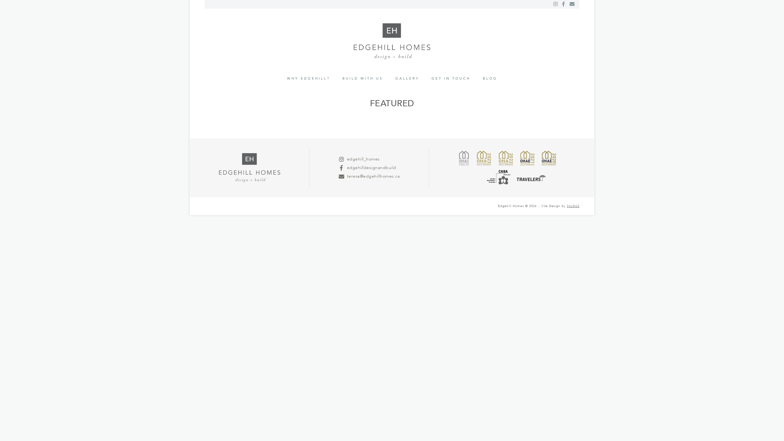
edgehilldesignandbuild (371, 168)
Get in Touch (451, 78)
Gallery (407, 78)
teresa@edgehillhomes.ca (373, 176)
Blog (490, 78)
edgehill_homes (363, 159)
